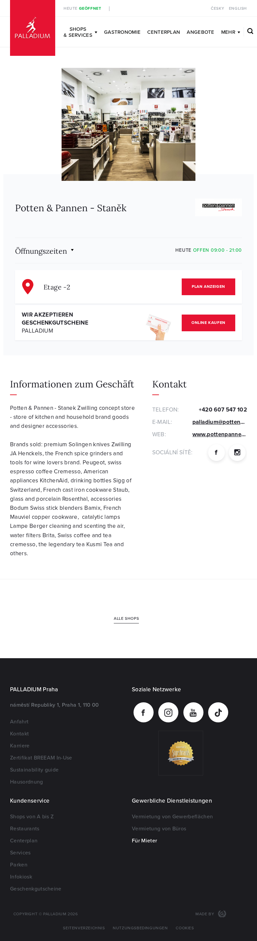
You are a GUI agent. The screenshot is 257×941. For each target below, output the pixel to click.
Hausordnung (26, 782)
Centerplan (163, 32)
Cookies (185, 928)
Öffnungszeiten (41, 250)
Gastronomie (122, 32)
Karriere (20, 745)
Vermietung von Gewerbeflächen (172, 816)
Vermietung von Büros (159, 828)
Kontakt (19, 733)
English (238, 8)
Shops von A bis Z (32, 816)
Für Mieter (144, 840)
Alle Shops (126, 618)
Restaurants (24, 828)
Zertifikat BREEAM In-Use (41, 757)
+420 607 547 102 (223, 409)
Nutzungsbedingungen (140, 928)
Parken (18, 864)
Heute (82, 8)
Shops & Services (78, 32)
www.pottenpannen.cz (222, 434)
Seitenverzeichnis (84, 928)
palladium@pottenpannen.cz (219, 422)
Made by (205, 914)
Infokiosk (21, 876)
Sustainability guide (34, 770)
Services (20, 852)
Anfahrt (19, 721)
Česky (217, 8)
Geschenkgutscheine (36, 889)
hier (176, 8)
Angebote (200, 32)
